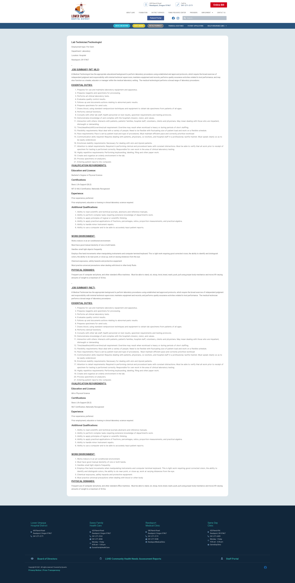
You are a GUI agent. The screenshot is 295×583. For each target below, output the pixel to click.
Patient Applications (195, 26)
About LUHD (130, 12)
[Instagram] (178, 18)
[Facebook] (173, 18)
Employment (206, 12)
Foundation (143, 12)
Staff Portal (232, 558)
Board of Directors (47, 558)
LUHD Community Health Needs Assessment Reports (133, 558)
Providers (194, 12)
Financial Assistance (176, 26)
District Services (158, 12)
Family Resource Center (177, 12)
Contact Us (221, 12)
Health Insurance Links (216, 26)
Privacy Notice (34, 570)
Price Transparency (51, 570)
